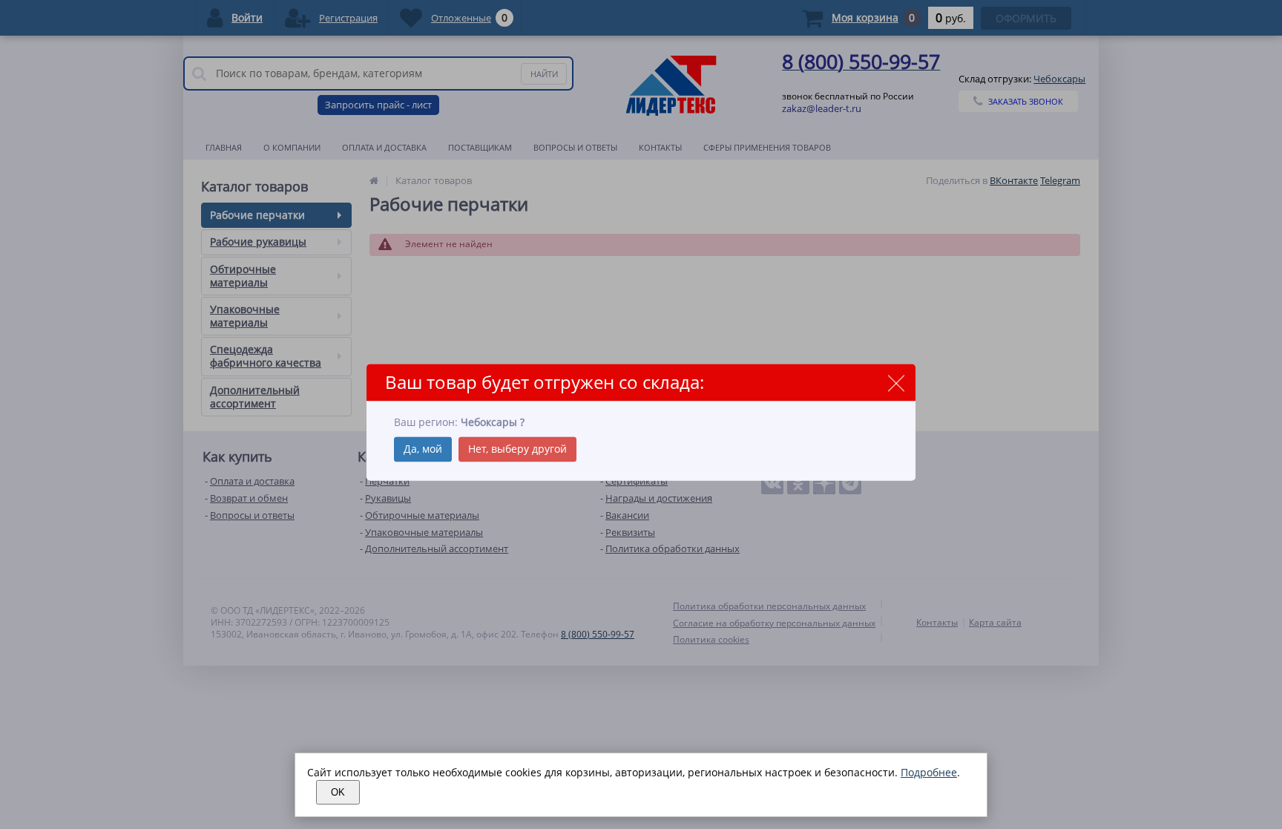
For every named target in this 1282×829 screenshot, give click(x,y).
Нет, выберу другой (517, 449)
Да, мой (423, 449)
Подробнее (929, 772)
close (896, 383)
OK (338, 792)
